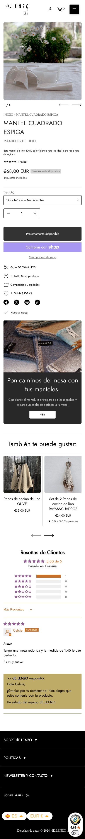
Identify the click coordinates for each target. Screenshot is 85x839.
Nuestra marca (18, 312)
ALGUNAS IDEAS (21, 293)
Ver (42, 415)
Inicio (8, 114)
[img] (13, 623)
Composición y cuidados (24, 285)
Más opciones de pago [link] (42, 257)
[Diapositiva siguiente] (77, 105)
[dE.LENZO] (17, 9)
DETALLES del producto (24, 276)
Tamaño (8, 192)
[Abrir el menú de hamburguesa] (74, 9)
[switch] (75, 832)
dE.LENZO (59, 830)
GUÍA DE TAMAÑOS (23, 267)
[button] (23, 576)
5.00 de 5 (54, 561)
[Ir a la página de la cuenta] (50, 9)
